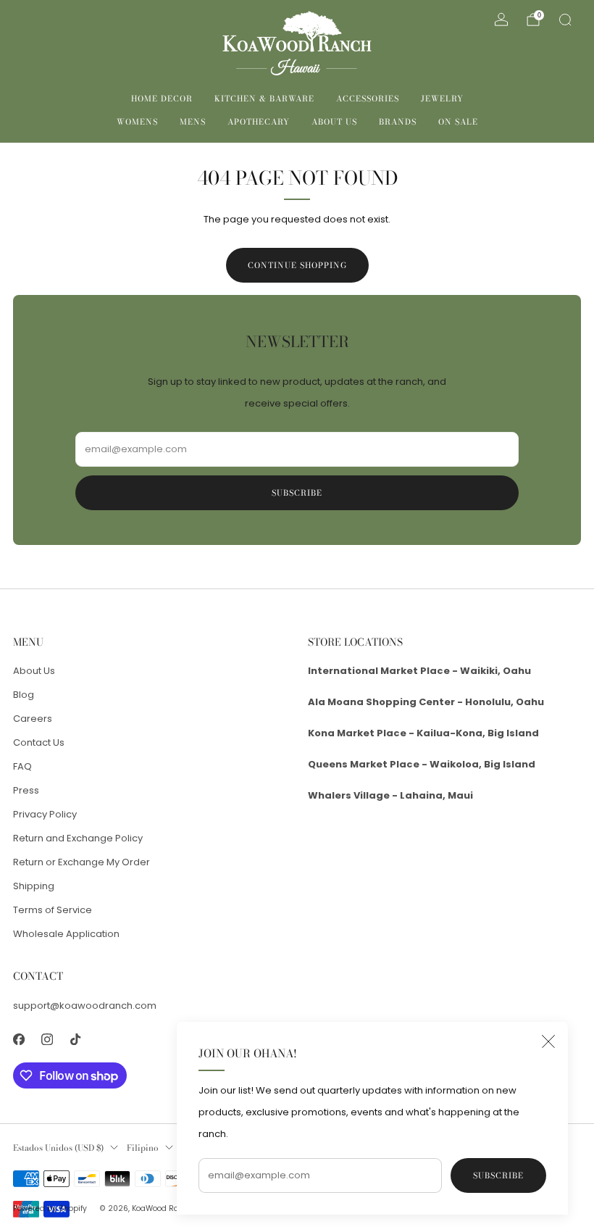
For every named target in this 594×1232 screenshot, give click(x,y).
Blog (23, 695)
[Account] (501, 19)
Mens (193, 122)
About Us (334, 122)
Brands (398, 122)
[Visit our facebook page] (18, 1039)
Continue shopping (297, 265)
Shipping (33, 886)
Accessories (367, 98)
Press (26, 790)
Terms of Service (52, 910)
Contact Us (38, 742)
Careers (32, 718)
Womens (137, 122)
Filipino (143, 1147)
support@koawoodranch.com (84, 1005)
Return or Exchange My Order (81, 862)
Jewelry (442, 98)
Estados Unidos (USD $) (58, 1147)
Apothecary (258, 122)
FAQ (22, 766)
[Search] (565, 19)
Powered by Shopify (50, 1208)
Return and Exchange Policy (78, 838)
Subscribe (498, 1175)
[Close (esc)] (548, 1041)
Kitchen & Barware (264, 98)
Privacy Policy (45, 814)
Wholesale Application (66, 934)
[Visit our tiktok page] (75, 1039)
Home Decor (162, 98)
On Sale (458, 122)
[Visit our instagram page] (47, 1039)
